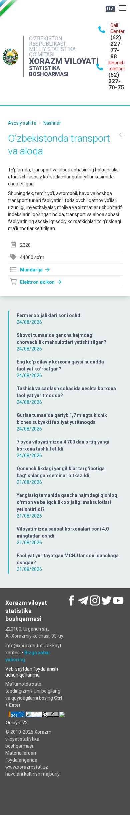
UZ (110, 8)
